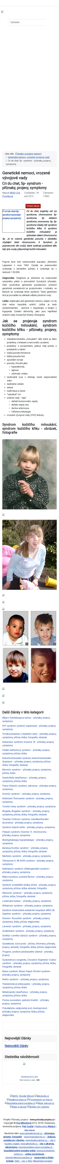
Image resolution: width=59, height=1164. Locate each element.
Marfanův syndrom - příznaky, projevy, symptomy (26, 856)
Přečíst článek (33, 206)
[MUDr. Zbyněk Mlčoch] (22, 1096)
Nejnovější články (16, 1046)
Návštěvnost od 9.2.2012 (29, 1077)
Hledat (52, 22)
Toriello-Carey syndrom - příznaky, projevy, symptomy (29, 806)
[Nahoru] (55, 1160)
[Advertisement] (29, 60)
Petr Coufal (27, 1126)
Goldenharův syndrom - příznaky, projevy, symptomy (28, 931)
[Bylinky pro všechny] (38, 1106)
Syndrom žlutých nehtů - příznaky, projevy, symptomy (28, 827)
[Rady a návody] (18, 1106)
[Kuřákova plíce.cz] (16, 1099)
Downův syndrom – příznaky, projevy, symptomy (26, 793)
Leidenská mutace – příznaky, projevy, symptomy (26, 901)
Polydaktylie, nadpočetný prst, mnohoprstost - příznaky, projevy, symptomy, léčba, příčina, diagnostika (25, 1011)
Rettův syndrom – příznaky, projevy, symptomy (25, 979)
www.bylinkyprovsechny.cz (18, 1157)
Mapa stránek (29, 1130)
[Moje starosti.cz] (45, 1103)
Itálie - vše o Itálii (23, 1161)
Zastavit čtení (49, 206)
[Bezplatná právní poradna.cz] (20, 1103)
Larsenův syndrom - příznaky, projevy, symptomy (26, 926)
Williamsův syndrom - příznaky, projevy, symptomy (27, 905)
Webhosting (45, 1126)
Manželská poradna (42, 1161)
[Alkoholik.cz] (42, 1096)
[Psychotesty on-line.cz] (39, 1099)
